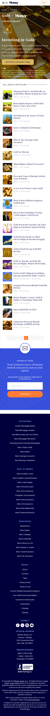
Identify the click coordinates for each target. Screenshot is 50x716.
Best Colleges (25, 534)
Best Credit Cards (25, 447)
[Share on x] (22, 625)
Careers (25, 613)
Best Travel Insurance (25, 552)
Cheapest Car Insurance (25, 495)
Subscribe (24, 394)
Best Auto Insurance (25, 491)
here (28, 709)
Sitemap (25, 608)
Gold (23, 10)
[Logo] (13, 3)
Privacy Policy (25, 582)
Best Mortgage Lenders (25, 430)
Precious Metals (21, 279)
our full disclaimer (33, 700)
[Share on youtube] (32, 625)
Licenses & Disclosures (25, 600)
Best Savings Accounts (25, 456)
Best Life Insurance (25, 504)
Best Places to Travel (25, 547)
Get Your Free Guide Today (18, 62)
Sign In (44, 2)
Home (4, 10)
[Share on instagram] (27, 625)
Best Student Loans (25, 474)
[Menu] (3, 3)
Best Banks (25, 452)
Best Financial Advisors (25, 513)
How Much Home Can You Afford (25, 435)
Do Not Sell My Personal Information (25, 591)
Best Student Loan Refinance (25, 478)
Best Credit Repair (25, 482)
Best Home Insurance (25, 500)
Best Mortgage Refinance (25, 439)
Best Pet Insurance (25, 556)
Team (25, 578)
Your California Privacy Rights (25, 595)
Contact (25, 574)
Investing (13, 10)
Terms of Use (25, 587)
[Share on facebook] (18, 625)
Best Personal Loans (25, 487)
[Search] (6, 3)
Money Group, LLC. (21, 681)
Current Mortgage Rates (25, 426)
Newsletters (25, 526)
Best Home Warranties (25, 508)
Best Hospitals (25, 539)
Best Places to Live (25, 543)
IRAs (15, 291)
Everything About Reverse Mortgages (25, 443)
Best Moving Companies (25, 460)
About (25, 569)
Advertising (25, 604)
